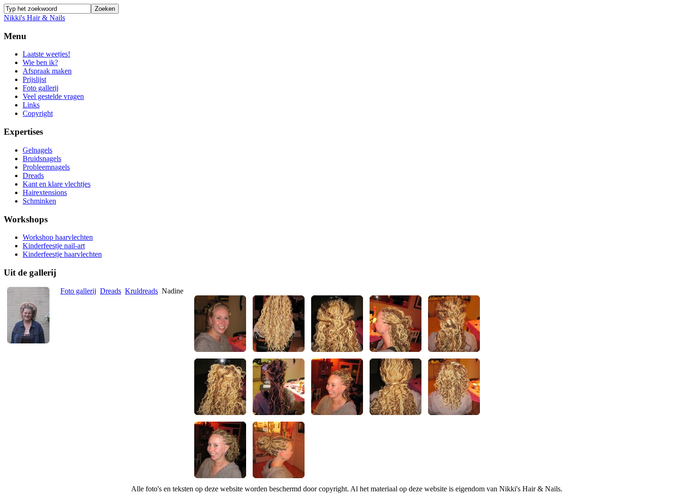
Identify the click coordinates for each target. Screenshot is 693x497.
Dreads (110, 291)
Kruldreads (141, 291)
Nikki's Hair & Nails (34, 18)
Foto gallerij (78, 291)
